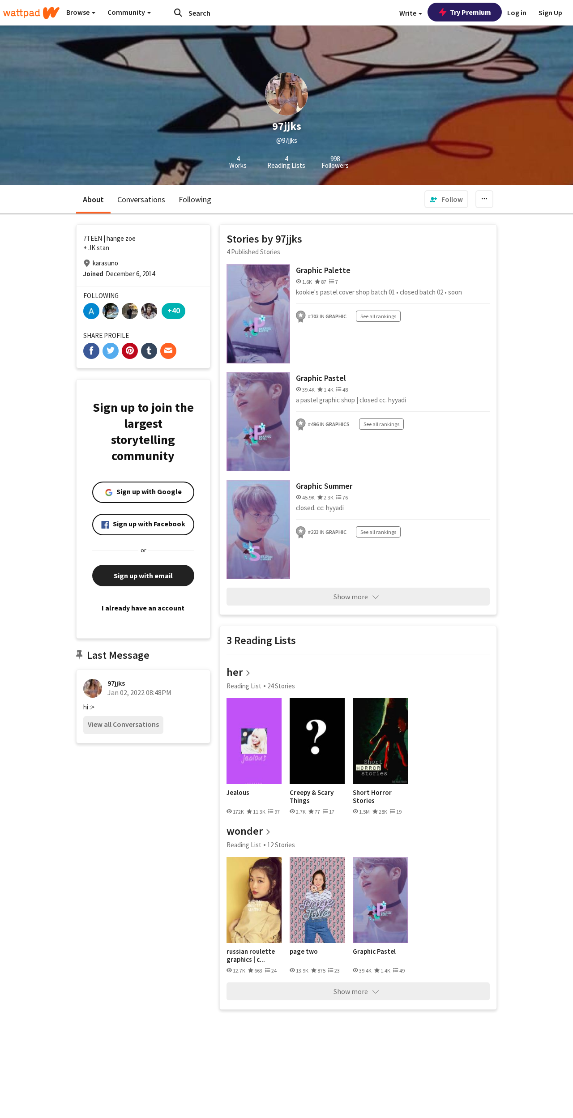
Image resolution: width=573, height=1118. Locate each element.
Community (126, 12)
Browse (78, 12)
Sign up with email (143, 575)
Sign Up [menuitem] (550, 12)
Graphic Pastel (321, 378)
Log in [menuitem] (516, 12)
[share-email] (168, 351)
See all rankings (378, 316)
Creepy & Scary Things (312, 796)
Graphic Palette (323, 270)
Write (408, 13)
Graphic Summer (324, 486)
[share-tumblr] (149, 351)
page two (304, 951)
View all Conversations (123, 724)
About (93, 199)
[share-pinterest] (130, 351)
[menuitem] (446, 199)
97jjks (116, 683)
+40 (173, 310)
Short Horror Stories (372, 796)
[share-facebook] (91, 351)
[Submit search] (178, 12)
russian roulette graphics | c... (251, 955)
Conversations (141, 199)
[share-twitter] (111, 351)
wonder (245, 831)
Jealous (238, 793)
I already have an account (143, 607)
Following (195, 199)
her (235, 672)
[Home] (31, 13)
